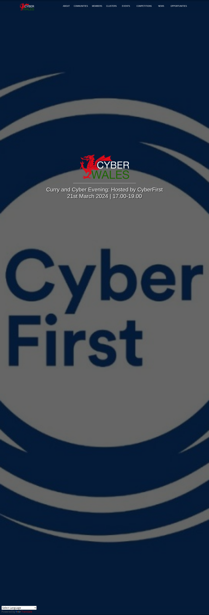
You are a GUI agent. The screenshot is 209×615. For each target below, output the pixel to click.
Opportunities (179, 6)
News (161, 6)
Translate (26, 611)
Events (126, 6)
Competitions (144, 6)
